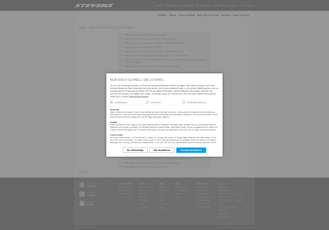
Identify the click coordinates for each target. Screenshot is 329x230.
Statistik (156, 103)
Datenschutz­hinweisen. (139, 96)
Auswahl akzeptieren (191, 150)
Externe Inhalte (196, 103)
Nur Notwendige (135, 150)
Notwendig (121, 103)
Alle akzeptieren (162, 150)
